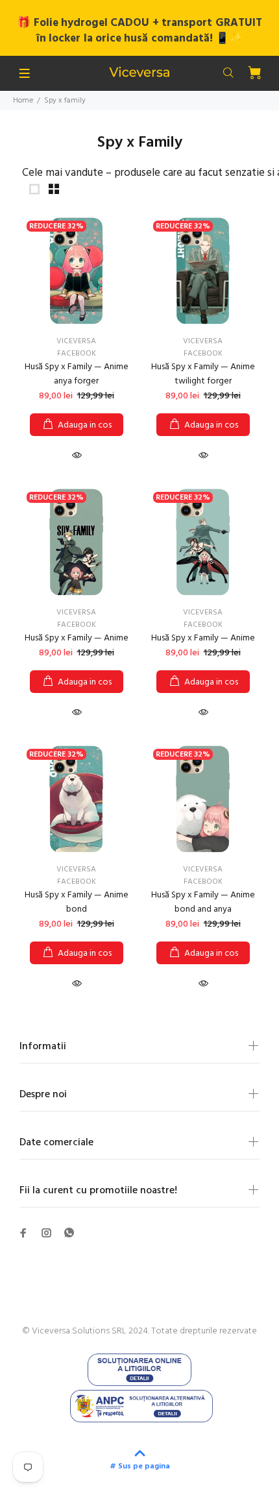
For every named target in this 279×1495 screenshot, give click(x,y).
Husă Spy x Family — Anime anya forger (76, 374)
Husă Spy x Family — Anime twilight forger (203, 374)
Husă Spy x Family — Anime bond (76, 902)
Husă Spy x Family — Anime (76, 638)
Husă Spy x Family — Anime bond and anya (203, 902)
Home (23, 100)
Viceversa (76, 341)
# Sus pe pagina (140, 1466)
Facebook (76, 353)
